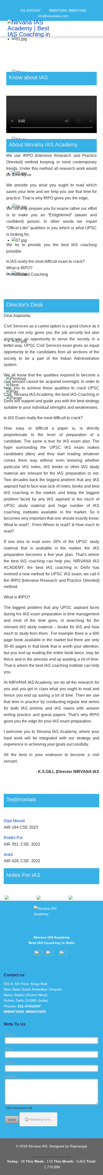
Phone (9, 1062)
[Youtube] (60, 5)
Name (9, 1034)
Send (12, 1119)
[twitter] (51, 5)
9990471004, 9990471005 (67, 10)
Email (9, 1048)
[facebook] (42, 5)
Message (11, 1076)
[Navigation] (90, 28)
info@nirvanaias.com (53, 16)
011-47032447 (30, 10)
